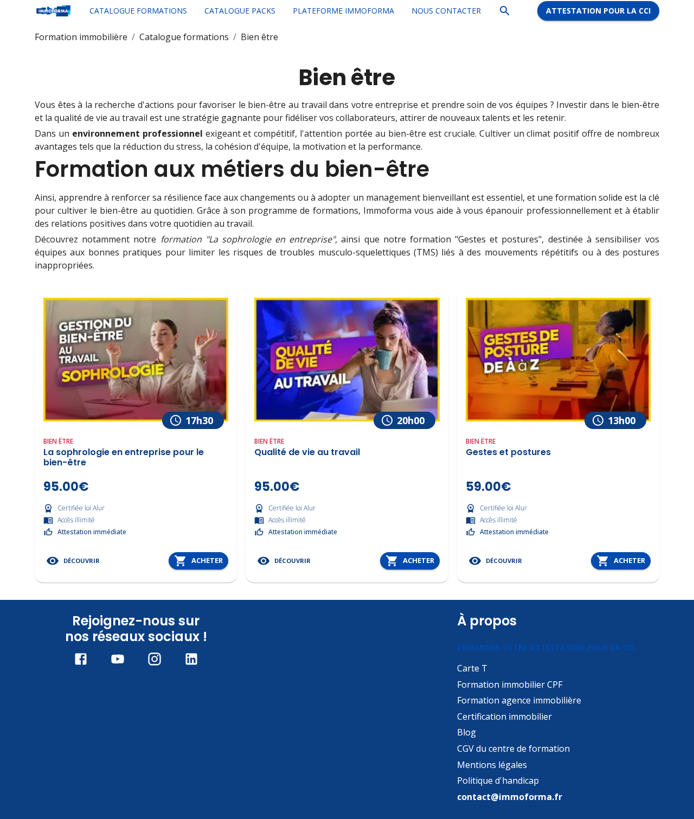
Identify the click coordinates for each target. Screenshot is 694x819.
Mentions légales (492, 765)
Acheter (207, 560)
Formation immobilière (81, 37)
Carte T (472, 668)
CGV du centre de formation (513, 748)
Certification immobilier (504, 716)
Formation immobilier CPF (509, 684)
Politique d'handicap (498, 780)
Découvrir (81, 560)
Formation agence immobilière (519, 700)
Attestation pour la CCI (598, 10)
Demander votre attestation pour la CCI (545, 647)
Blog (466, 732)
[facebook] (81, 659)
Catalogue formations (184, 37)
